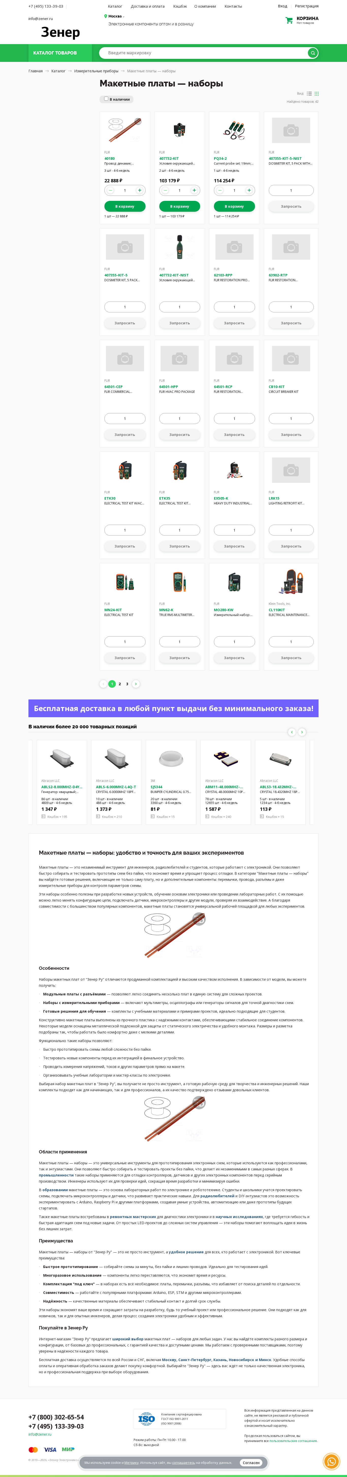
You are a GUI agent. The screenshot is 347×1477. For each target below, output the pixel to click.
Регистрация (307, 5)
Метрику (131, 1462)
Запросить (291, 206)
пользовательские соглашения (293, 1441)
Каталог (115, 6)
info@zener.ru (40, 18)
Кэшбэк (180, 6)
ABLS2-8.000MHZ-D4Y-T (61, 789)
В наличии (120, 99)
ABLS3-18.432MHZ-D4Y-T (276, 789)
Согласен (251, 1462)
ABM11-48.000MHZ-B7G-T (222, 789)
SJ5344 (156, 786)
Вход (282, 5)
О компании (205, 6)
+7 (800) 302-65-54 (56, 1417)
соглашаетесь (183, 1462)
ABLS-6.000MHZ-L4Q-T (116, 786)
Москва (115, 16)
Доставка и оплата (148, 6)
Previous (292, 732)
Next (302, 732)
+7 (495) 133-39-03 (46, 6)
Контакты (233, 6)
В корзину (124, 206)
